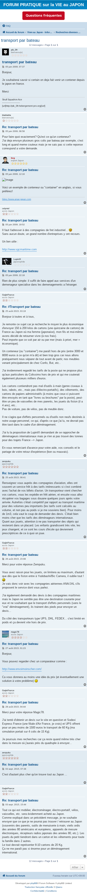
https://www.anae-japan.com (16, 199)
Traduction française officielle (39, 887)
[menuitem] (6, 25)
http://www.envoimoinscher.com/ (22, 669)
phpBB (33, 883)
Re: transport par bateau (20, 127)
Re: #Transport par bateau (21, 306)
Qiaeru (59, 887)
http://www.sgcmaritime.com (19, 249)
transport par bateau (20, 40)
